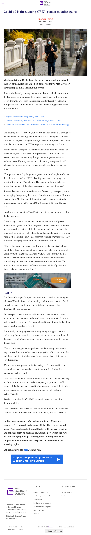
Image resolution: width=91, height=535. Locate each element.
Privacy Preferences (54, 531)
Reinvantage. (20, 504)
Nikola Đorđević (45, 24)
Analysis (42, 19)
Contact (64, 496)
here (26, 449)
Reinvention (38, 499)
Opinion (36, 514)
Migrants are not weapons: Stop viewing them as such (25, 116)
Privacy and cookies (16, 527)
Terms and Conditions (15, 529)
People (50, 19)
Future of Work (39, 510)
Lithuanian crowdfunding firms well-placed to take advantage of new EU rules (33, 120)
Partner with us (66, 492)
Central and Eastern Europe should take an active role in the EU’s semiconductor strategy (37, 124)
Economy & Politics (41, 492)
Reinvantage (52, 527)
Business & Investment (42, 503)
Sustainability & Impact (42, 507)
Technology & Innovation (43, 496)
